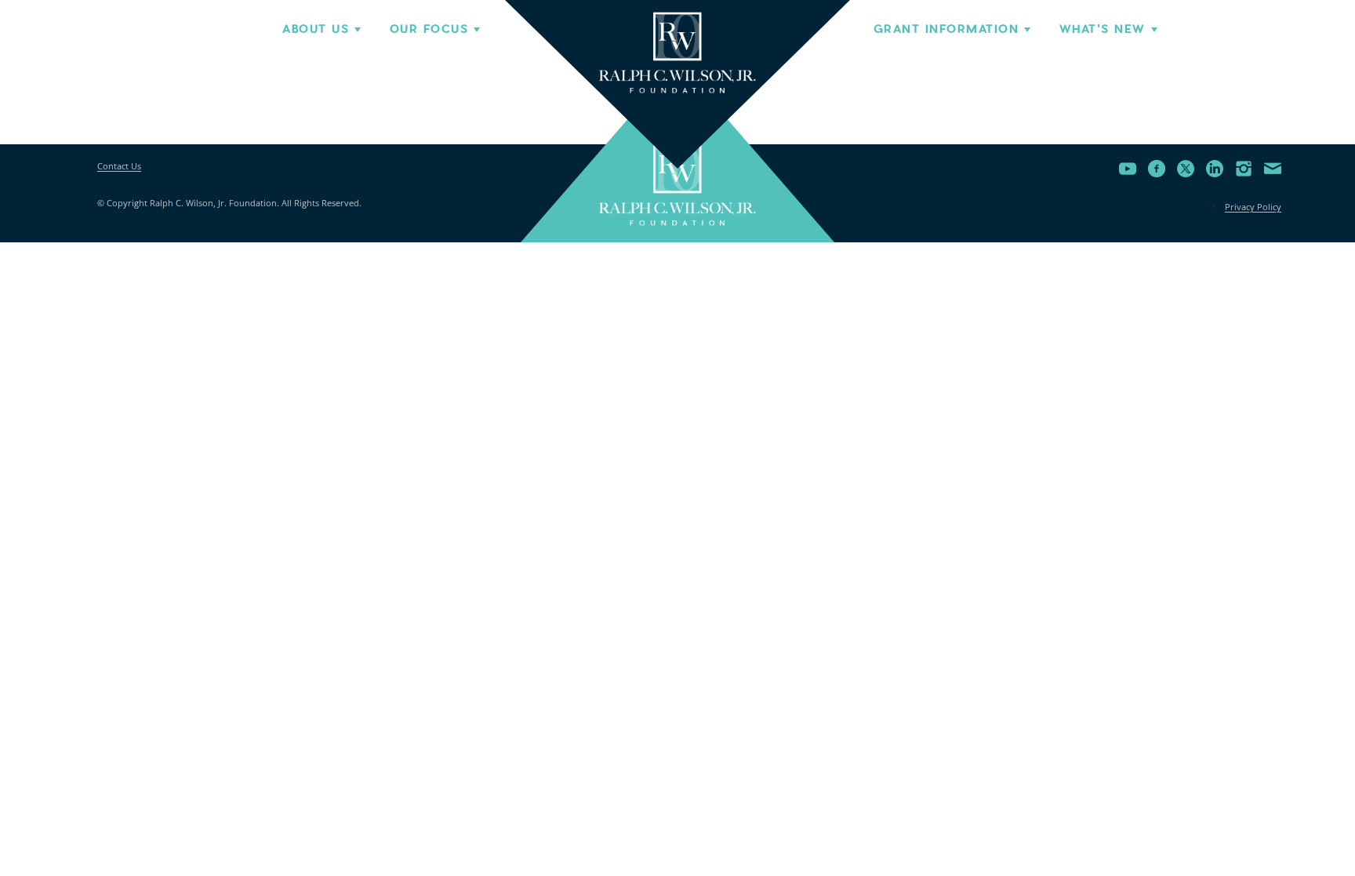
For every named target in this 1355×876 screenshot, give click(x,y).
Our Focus (429, 29)
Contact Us (119, 166)
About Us (315, 29)
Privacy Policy (1253, 207)
